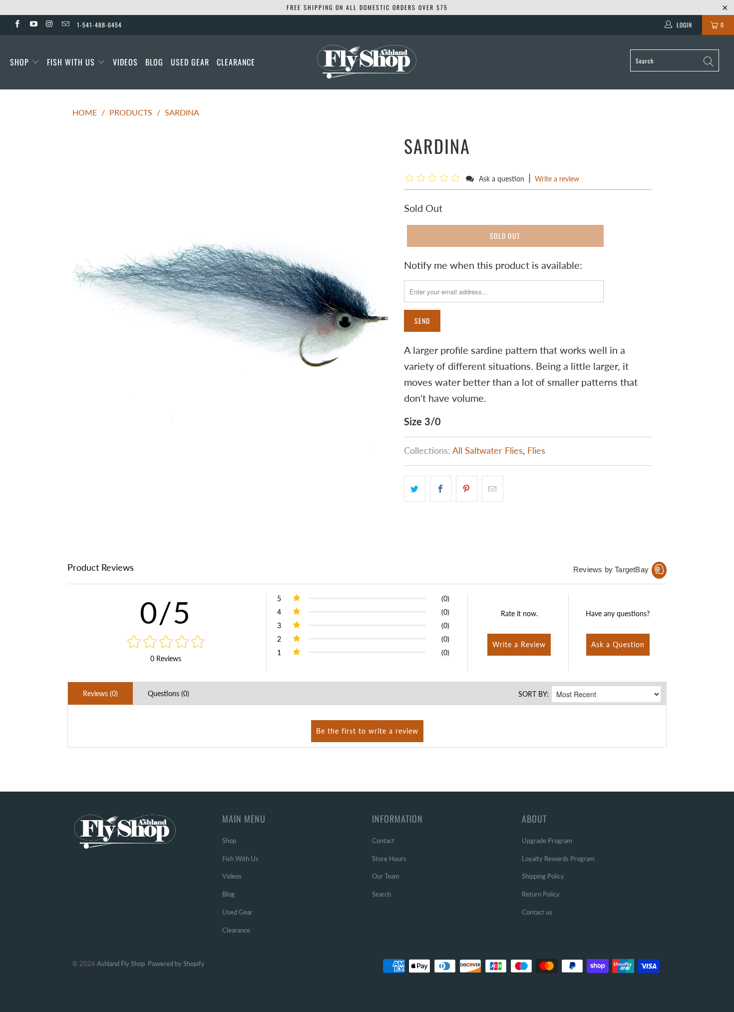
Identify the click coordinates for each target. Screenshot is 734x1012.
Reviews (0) (100, 693)
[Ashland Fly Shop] (366, 60)
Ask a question (501, 178)
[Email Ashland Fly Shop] (65, 24)
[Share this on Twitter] (414, 489)
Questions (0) (168, 693)
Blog (154, 62)
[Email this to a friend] (492, 489)
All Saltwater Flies (487, 450)
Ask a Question (618, 644)
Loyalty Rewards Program (558, 859)
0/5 (165, 612)
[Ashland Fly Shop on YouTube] (32, 24)
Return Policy (541, 894)
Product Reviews (100, 567)
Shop (19, 62)
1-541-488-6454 (99, 24)
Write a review (557, 178)
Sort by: (533, 694)
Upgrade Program (547, 841)
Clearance (236, 62)
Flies (536, 450)
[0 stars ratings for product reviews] (165, 642)
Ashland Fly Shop (121, 964)
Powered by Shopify (176, 964)
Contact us (537, 912)
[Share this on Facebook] (440, 489)
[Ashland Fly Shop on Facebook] (16, 24)
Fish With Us (72, 62)
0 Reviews (165, 658)
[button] (434, 178)
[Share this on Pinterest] (466, 489)
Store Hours (389, 859)
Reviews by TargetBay (611, 569)
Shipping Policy (543, 876)
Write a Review (519, 644)
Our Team (385, 876)
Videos (125, 62)
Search (381, 894)
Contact (383, 841)
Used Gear (190, 62)
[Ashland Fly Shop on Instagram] (49, 24)
